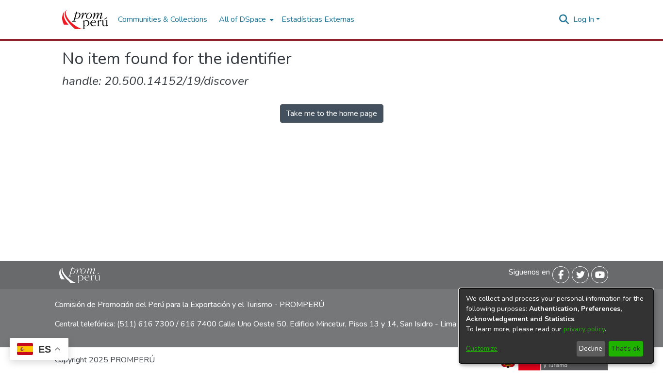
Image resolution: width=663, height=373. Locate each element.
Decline (590, 348)
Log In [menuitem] (583, 19)
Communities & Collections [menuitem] (162, 19)
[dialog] (556, 326)
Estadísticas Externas (318, 19)
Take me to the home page (331, 113)
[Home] (85, 19)
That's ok (625, 348)
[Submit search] (564, 19)
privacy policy (584, 329)
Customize (481, 348)
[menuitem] (245, 19)
